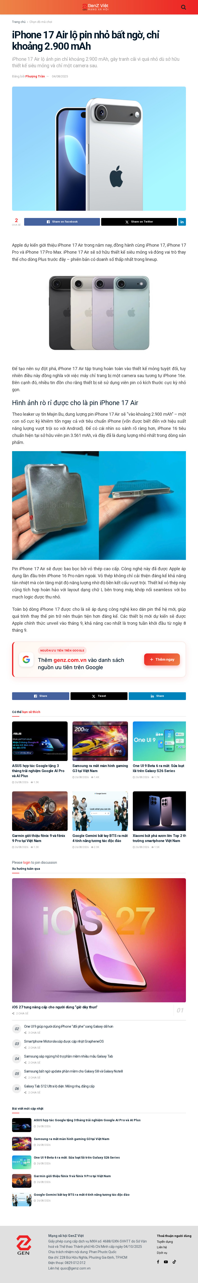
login (26, 862)
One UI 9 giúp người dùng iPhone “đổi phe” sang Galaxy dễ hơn (68, 1026)
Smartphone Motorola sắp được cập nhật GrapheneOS (64, 1041)
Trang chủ (19, 22)
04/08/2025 (60, 76)
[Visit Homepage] (95, 7)
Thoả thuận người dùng (174, 1236)
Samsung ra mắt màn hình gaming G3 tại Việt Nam (71, 1139)
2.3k (96, 847)
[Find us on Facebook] (158, 1262)
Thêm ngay (165, 659)
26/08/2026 (21, 782)
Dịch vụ (162, 1253)
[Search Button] (183, 7)
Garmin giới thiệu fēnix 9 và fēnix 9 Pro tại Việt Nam (72, 1176)
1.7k (156, 777)
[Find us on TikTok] (174, 1262)
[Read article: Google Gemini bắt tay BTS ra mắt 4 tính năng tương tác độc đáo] (100, 811)
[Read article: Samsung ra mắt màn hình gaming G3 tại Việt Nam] (100, 741)
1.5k (156, 847)
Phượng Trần (35, 76)
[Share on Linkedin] (182, 222)
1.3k (36, 782)
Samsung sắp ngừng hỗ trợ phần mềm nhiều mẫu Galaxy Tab (68, 1056)
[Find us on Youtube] (166, 1262)
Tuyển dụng (165, 1241)
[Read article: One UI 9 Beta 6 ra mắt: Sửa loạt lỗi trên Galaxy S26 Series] (160, 741)
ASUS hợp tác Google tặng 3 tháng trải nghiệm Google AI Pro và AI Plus (38, 771)
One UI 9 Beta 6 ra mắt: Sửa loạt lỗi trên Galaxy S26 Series (77, 1157)
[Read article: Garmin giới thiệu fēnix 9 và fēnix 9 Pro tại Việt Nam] (40, 811)
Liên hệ (162, 1247)
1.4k (96, 777)
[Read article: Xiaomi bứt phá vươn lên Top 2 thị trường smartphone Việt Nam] (160, 811)
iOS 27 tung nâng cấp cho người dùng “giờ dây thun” (55, 1007)
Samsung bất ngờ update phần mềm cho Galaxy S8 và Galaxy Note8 (73, 1071)
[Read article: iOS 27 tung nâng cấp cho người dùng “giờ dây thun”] (99, 940)
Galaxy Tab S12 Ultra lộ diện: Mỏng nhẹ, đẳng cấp (59, 1086)
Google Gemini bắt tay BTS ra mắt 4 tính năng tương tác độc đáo (81, 1194)
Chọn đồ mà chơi (40, 22)
